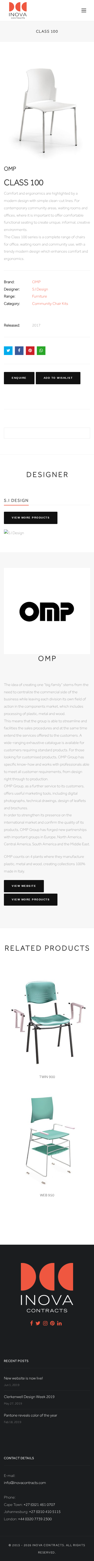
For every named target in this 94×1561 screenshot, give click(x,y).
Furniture (39, 296)
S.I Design (40, 289)
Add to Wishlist (58, 377)
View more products (31, 517)
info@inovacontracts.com (25, 1483)
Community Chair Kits (50, 303)
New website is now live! (23, 1378)
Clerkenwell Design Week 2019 (29, 1397)
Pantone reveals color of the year (30, 1415)
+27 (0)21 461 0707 (39, 1504)
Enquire (19, 377)
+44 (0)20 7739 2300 (35, 1519)
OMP (36, 282)
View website (24, 885)
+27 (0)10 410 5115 (45, 1512)
